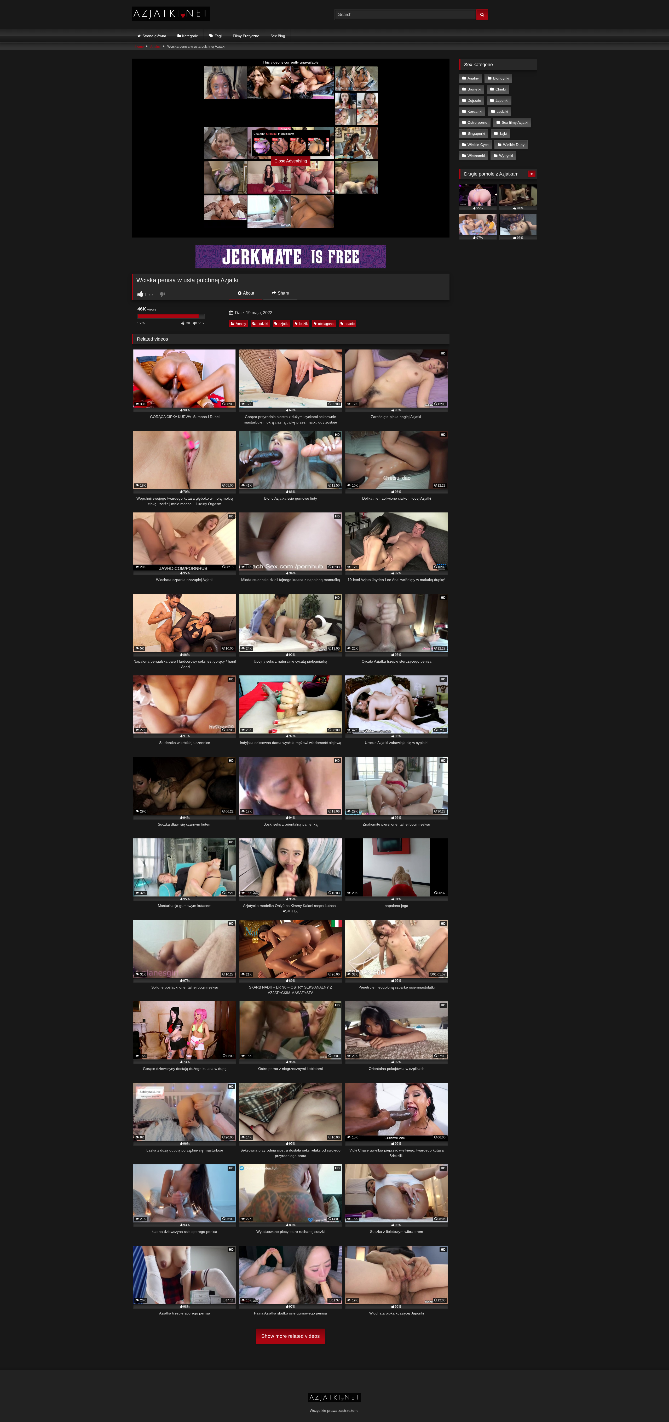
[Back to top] (653, 1406)
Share (283, 293)
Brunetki (474, 89)
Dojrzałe (474, 100)
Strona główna (154, 36)
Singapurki (476, 133)
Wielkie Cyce (478, 145)
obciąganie (326, 324)
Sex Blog (277, 36)
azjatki (284, 324)
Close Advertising (290, 161)
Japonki (501, 100)
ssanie (350, 324)
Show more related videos (290, 1336)
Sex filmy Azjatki (515, 122)
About (248, 293)
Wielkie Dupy (513, 145)
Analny (155, 46)
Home (139, 46)
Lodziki (262, 324)
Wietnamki (476, 156)
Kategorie (190, 36)
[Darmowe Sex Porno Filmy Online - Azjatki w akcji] (171, 15)
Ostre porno (477, 122)
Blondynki (501, 78)
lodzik (303, 324)
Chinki (500, 89)
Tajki (503, 133)
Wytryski (506, 156)
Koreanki (475, 111)
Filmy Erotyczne (246, 36)
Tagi (218, 36)
